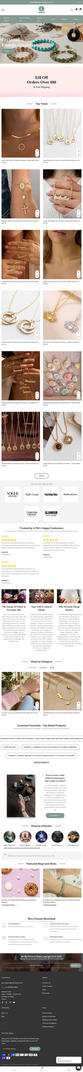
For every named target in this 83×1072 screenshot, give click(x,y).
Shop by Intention (6, 19)
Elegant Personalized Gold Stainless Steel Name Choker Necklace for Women (24, 281)
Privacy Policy (47, 1013)
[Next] (79, 883)
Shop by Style (39, 19)
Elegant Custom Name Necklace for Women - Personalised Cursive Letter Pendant (25, 403)
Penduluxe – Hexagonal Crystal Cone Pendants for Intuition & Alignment (50, 747)
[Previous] (3, 883)
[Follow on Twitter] (6, 1002)
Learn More (54, 815)
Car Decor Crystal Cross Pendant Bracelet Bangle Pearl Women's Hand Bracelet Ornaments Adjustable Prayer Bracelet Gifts (37, 713)
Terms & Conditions (49, 1023)
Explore (7, 51)
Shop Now (50, 2)
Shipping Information (49, 1020)
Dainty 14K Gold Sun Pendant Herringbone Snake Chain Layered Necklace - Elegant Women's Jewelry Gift (33, 160)
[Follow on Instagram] (10, 1002)
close (3, 2)
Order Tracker (47, 986)
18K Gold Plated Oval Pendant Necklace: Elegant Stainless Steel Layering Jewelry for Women (29, 463)
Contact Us (46, 983)
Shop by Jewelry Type (24, 19)
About (75, 19)
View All (41, 476)
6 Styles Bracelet (9, 747)
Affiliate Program (48, 1027)
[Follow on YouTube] (14, 1002)
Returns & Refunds (48, 1016)
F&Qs (44, 990)
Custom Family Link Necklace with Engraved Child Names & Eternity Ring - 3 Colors (27, 342)
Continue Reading (8, 905)
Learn (52, 19)
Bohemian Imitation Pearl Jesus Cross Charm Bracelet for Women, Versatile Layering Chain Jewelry (30, 221)
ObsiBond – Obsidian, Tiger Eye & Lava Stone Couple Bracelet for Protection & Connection (41, 756)
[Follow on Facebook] (2, 1002)
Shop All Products (41, 762)
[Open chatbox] (78, 1068)
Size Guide (46, 993)
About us (5, 1013)
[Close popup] (79, 1058)
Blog (3, 1016)
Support (63, 19)
